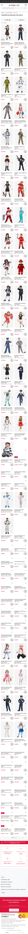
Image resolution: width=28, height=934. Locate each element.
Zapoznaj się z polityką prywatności (7, 928)
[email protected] (21, 905)
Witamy (3, 12)
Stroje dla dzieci (9, 12)
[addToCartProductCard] (12, 47)
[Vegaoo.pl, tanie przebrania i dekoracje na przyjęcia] (14, 5)
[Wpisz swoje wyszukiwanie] (25, 8)
